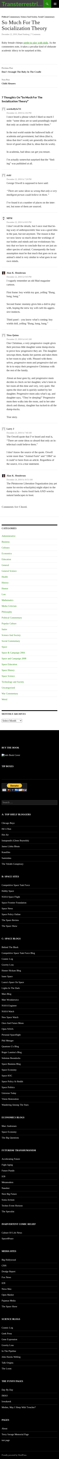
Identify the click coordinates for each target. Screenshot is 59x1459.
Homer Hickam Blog (11, 970)
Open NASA (7, 1029)
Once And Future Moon (13, 1023)
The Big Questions (10, 1138)
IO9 (3, 1176)
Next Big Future (9, 1194)
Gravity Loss (8, 965)
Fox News (6, 1277)
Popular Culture (9, 623)
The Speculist (8, 1211)
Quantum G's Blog (10, 1046)
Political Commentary (11, 17)
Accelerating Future (11, 1159)
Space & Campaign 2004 (13, 653)
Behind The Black (10, 947)
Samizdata (6, 858)
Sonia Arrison (8, 1200)
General (5, 565)
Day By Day (7, 1390)
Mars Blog (6, 994)
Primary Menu (55, 4)
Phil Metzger (8, 1040)
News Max (6, 1289)
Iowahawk (6, 1401)
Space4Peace (7, 1238)
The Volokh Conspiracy (12, 864)
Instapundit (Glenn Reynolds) (15, 840)
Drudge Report (8, 1271)
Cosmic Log (7, 959)
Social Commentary (46, 17)
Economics (7, 553)
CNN (4, 1265)
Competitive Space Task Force (16, 885)
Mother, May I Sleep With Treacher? (19, 1407)
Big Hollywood (9, 1260)
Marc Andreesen (9, 1126)
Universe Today (9, 1093)
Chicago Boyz (8, 823)
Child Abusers (9, 82)
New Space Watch (10, 1017)
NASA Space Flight (11, 897)
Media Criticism (9, 606)
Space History (8, 670)
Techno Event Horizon (12, 1205)
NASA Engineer (9, 1005)
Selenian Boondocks (11, 1058)
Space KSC (7, 1075)
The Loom (6, 1368)
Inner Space (7, 976)
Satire (4, 629)
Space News (7, 908)
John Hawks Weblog (11, 1357)
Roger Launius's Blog (12, 1052)
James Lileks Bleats (11, 846)
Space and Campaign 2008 (14, 658)
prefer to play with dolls (35, 42)
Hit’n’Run (6, 829)
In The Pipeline (9, 1351)
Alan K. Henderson (16, 273)
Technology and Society (13, 682)
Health (5, 577)
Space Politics (8, 1087)
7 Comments (35, 34)
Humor (5, 588)
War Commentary (10, 693)
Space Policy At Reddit (12, 1081)
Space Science (8, 676)
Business (6, 542)
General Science (9, 571)
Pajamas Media (9, 1300)
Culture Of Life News (12, 1233)
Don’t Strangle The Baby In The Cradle (21, 70)
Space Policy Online (11, 914)
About (4, 1428)
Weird (4, 699)
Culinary (6, 547)
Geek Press (7, 1333)
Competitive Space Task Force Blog (18, 953)
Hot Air (5, 835)
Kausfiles (6, 852)
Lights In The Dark (11, 988)
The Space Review (10, 920)
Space (4, 647)
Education (6, 559)
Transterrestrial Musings (22, 3)
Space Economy (9, 1070)
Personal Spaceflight (11, 1035)
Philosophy (7, 612)
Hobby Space (8, 891)
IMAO (5, 1395)
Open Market (8, 1295)
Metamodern (7, 1182)
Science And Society (29, 17)
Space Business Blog (11, 1064)
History (5, 582)
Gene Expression (9, 1339)
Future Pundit (8, 1170)
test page (6, 1440)
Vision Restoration (10, 1099)
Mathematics (7, 600)
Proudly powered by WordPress (14, 1455)
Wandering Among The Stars (15, 1105)
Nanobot (6, 1188)
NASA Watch (8, 1011)
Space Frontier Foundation (14, 902)
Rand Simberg (23, 34)
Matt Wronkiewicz (10, 1000)
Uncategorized (8, 688)
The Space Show (9, 926)
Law (4, 594)
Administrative (8, 536)
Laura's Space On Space (13, 982)
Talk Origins (7, 1363)
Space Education (9, 664)
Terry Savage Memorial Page (15, 1434)
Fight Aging (7, 1165)
